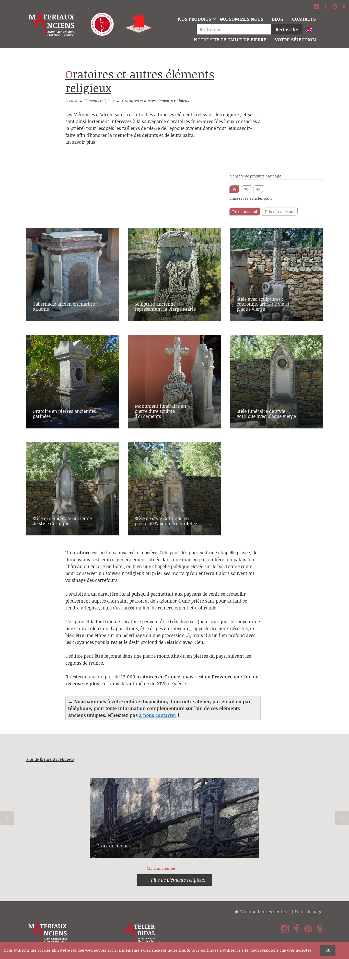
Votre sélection (295, 40)
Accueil (71, 100)
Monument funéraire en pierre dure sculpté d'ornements (160, 411)
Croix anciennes (114, 846)
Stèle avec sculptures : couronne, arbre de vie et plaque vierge (263, 304)
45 (258, 189)
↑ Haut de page (307, 911)
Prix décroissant (280, 211)
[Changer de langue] (311, 30)
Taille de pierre (230, 40)
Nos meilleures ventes (263, 911)
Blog (277, 19)
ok (328, 950)
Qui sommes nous (241, 19)
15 (234, 189)
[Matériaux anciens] (72, 932)
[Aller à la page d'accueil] (52, 24)
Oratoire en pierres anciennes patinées (64, 413)
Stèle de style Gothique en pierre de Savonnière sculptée (166, 520)
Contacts (304, 19)
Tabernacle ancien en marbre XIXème (64, 306)
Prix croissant (244, 211)
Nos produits (194, 19)
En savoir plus (80, 142)
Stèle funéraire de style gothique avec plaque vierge (266, 413)
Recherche (287, 29)
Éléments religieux (99, 100)
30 (246, 189)
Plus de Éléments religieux (178, 880)
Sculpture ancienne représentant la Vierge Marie (165, 306)
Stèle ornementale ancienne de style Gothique (62, 520)
